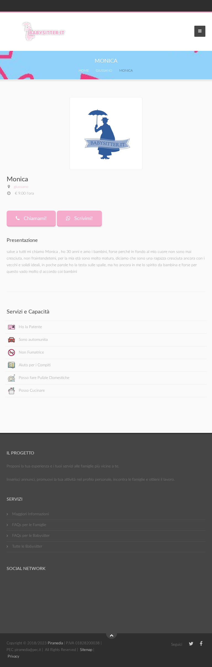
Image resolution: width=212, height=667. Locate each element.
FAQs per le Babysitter (31, 536)
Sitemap (86, 650)
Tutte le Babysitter (27, 546)
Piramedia (55, 643)
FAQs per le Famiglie (29, 525)
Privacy (13, 656)
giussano (104, 70)
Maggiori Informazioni (30, 514)
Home (84, 70)
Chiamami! (34, 218)
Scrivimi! (83, 218)
